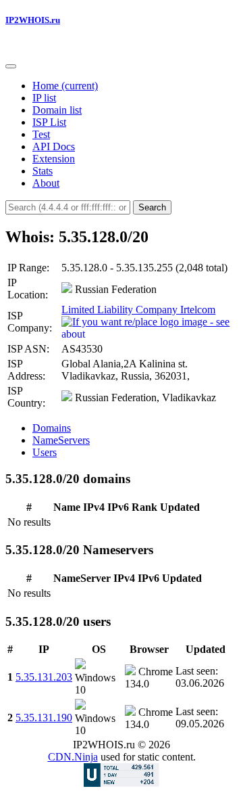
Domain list (57, 110)
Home (65, 85)
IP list (44, 98)
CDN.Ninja (73, 757)
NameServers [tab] (61, 440)
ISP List (49, 122)
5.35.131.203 (44, 677)
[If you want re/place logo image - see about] (148, 327)
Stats (42, 171)
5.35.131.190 (44, 717)
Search (152, 207)
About (45, 183)
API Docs (53, 146)
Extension (53, 158)
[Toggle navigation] (10, 66)
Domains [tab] (51, 428)
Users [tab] (44, 452)
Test (41, 134)
